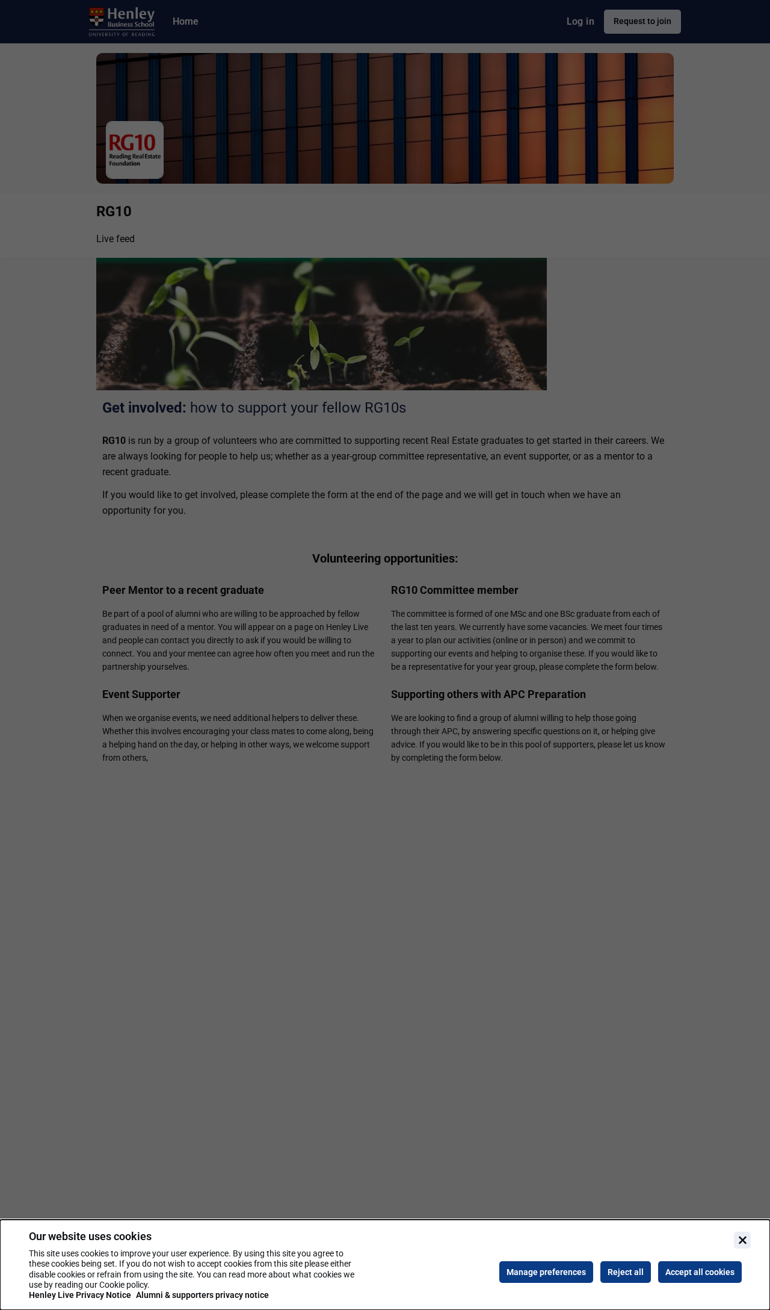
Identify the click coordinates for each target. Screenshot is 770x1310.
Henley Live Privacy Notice (80, 1295)
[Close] (742, 1240)
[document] (385, 1265)
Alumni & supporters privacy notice (202, 1295)
